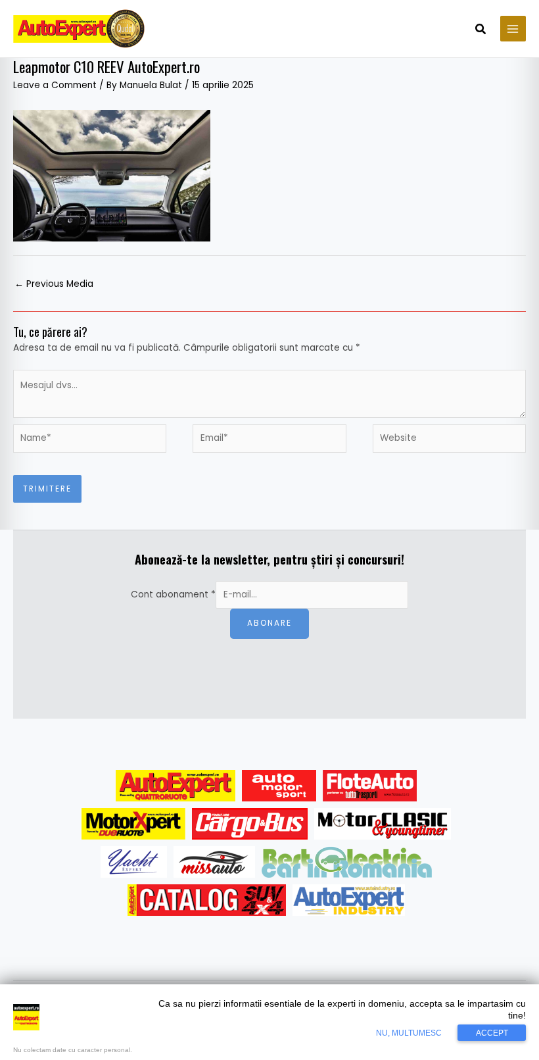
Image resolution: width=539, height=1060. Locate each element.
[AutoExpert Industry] (349, 900)
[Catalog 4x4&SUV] (207, 900)
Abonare (269, 623)
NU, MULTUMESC (409, 1033)
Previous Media (53, 284)
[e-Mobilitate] (346, 862)
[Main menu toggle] (513, 28)
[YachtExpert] (134, 862)
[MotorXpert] (133, 824)
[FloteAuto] (370, 785)
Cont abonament (173, 594)
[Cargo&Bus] (249, 824)
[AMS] (279, 785)
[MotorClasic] (382, 824)
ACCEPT (492, 1033)
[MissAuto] (215, 862)
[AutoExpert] (175, 785)
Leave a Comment (55, 85)
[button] (481, 30)
